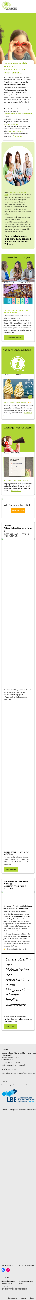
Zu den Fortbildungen (13, 338)
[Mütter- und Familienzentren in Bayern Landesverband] (9, 6)
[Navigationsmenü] (31, 6)
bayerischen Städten (11, 124)
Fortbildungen (18, 136)
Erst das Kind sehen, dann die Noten (16, 480)
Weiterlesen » (16, 491)
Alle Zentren (18, 511)
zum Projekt (10, 1026)
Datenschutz (12, 1298)
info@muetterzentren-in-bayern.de (13, 1065)
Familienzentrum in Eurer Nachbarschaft (18, 114)
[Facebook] (3, 1270)
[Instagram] (8, 1270)
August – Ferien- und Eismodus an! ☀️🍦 (18, 402)
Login (32, 1298)
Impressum (24, 1298)
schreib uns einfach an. (15, 131)
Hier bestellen (11, 869)
